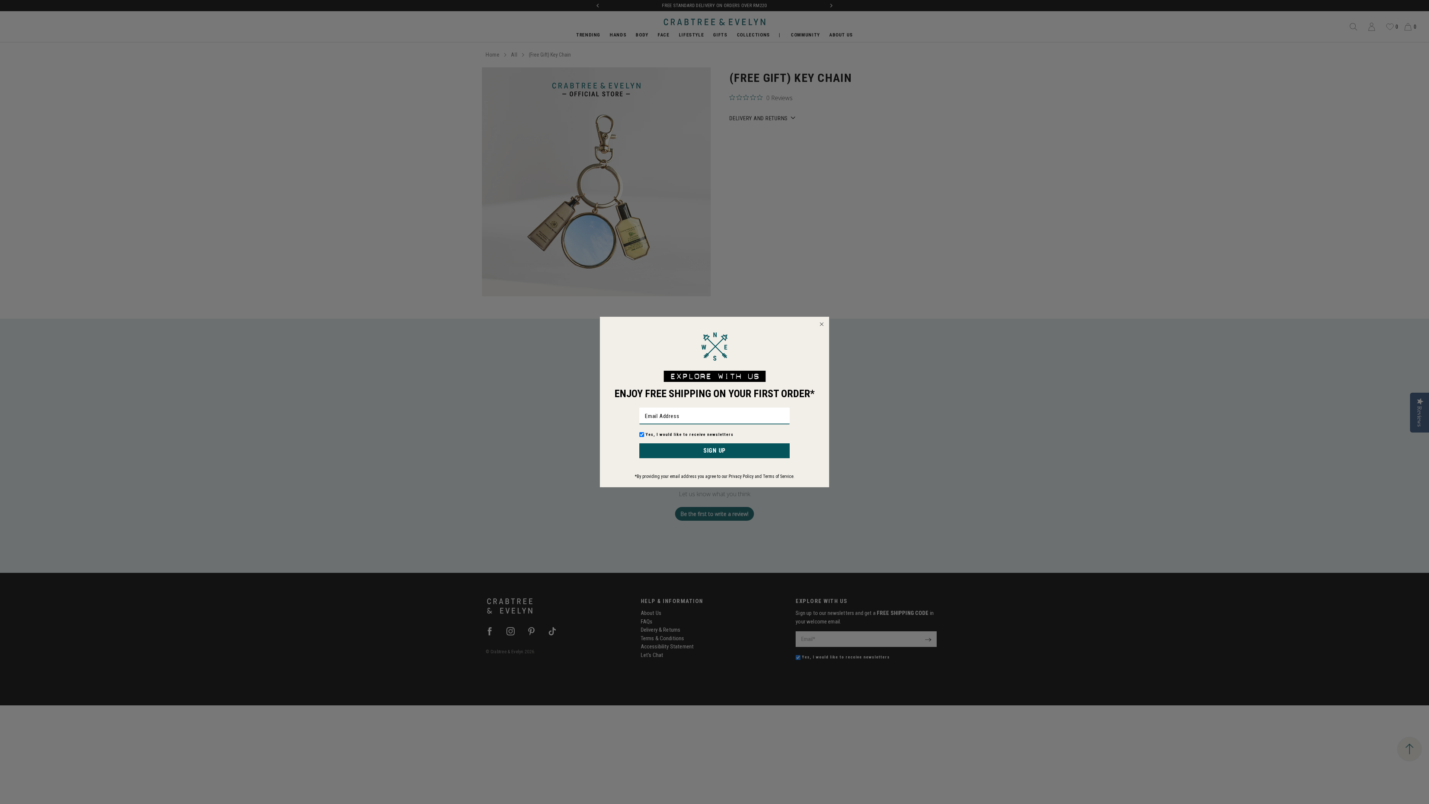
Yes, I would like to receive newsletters (689, 434)
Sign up (714, 450)
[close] (821, 324)
